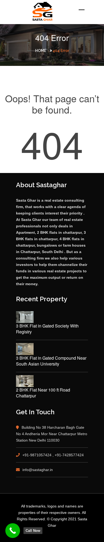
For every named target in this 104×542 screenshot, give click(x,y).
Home (40, 50)
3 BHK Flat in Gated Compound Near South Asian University (51, 361)
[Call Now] (12, 530)
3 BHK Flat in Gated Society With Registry (47, 329)
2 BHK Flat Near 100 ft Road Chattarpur (43, 393)
